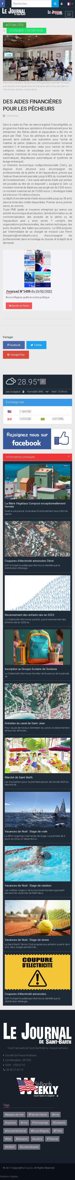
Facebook (14, 345)
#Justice (37, 1138)
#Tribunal (52, 1138)
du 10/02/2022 (29, 291)
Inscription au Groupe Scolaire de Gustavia (31, 611)
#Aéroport (21, 1138)
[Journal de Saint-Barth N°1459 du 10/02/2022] (37, 268)
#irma (24, 1122)
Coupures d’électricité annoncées (25, 936)
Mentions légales (9, 1176)
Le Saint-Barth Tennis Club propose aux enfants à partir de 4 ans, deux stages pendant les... (37, 888)
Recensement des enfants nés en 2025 (29, 557)
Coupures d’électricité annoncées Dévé (29, 503)
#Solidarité (59, 1122)
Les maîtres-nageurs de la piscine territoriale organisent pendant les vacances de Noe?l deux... (34, 834)
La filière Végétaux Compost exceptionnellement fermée (35, 992)
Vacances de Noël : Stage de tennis (27, 882)
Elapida (28, 1167)
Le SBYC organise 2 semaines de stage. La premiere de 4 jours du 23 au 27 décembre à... (35, 780)
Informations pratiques (20, 457)
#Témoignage (40, 1122)
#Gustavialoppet (29, 1146)
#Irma (55, 1114)
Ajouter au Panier (20, 305)
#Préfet (58, 1130)
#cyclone (10, 1122)
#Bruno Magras (40, 1130)
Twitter (37, 345)
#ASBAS (10, 1146)
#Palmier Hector (38, 1114)
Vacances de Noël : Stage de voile (26, 774)
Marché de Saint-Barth (19, 720)
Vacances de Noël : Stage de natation (28, 828)
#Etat (8, 1138)
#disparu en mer (14, 1114)
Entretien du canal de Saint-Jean (25, 666)
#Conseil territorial (15, 1130)
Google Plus (18, 354)
